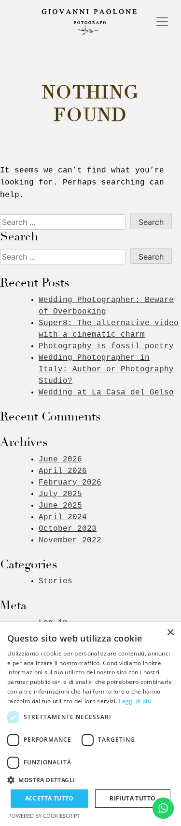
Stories (55, 581)
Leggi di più (135, 701)
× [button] (170, 632)
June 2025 (60, 505)
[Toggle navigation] (162, 22)
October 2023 (68, 528)
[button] (90, 780)
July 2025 (60, 494)
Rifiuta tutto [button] (132, 798)
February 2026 (70, 482)
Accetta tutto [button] (49, 798)
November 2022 (70, 540)
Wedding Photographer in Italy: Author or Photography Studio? (106, 369)
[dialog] (90, 724)
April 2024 (63, 517)
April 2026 (63, 471)
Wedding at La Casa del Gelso (106, 392)
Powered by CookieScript (44, 815)
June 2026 (60, 459)
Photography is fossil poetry (106, 346)
